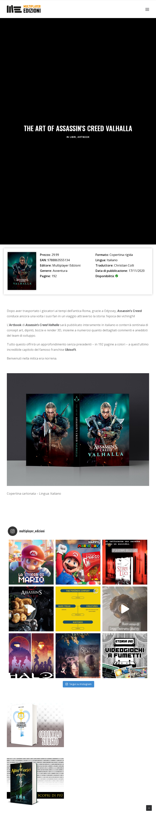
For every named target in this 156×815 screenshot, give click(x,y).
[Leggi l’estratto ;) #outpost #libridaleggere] (124, 608)
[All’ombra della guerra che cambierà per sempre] (78, 655)
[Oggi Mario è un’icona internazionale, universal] (31, 562)
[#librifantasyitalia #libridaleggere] (124, 562)
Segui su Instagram (80, 684)
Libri (73, 137)
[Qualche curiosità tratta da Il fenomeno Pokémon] (78, 608)
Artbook (83, 137)
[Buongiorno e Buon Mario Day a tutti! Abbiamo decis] (78, 562)
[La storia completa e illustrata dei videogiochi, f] (124, 655)
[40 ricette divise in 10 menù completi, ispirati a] (31, 608)
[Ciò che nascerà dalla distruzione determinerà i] (31, 655)
